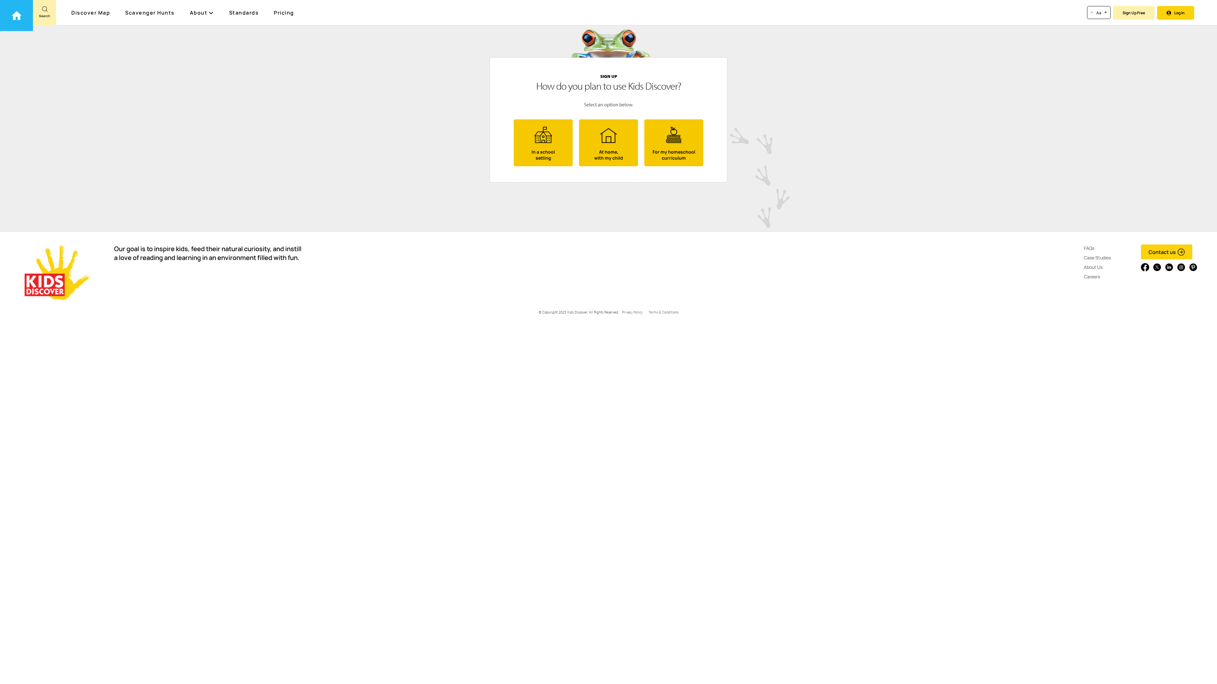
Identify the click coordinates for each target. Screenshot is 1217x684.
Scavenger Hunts (150, 12)
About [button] (199, 12)
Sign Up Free (1134, 13)
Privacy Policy (632, 312)
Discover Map (90, 12)
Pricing (284, 12)
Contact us (1162, 252)
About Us (1093, 267)
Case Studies (1097, 258)
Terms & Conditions (664, 312)
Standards (244, 12)
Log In (1179, 13)
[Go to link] (16, 15)
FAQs (1089, 248)
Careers (1092, 277)
